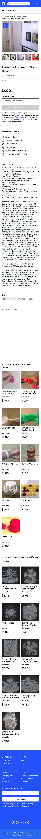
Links (23, 763)
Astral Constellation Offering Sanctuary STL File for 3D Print (10, 588)
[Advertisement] (20, 336)
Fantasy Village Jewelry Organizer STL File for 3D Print (29, 697)
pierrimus (9, 76)
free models (19, 117)
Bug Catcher (8, 428)
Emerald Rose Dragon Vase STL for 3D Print (10, 733)
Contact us (7, 763)
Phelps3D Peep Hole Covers (9, 393)
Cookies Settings (24, 835)
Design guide (7, 775)
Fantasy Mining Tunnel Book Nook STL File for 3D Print (10, 660)
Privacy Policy (27, 778)
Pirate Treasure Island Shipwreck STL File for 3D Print (10, 697)
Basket (5, 500)
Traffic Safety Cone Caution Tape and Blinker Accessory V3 (30, 393)
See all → (6, 368)
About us (6, 760)
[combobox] (20, 100)
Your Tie (25, 500)
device (6, 299)
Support (5, 781)
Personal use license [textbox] (13, 101)
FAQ (3, 778)
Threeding (3, 3)
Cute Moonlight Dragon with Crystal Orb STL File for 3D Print (29, 588)
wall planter (8, 623)
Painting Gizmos (10, 464)
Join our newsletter (12, 788)
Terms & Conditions (29, 775)
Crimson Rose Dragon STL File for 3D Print (29, 660)
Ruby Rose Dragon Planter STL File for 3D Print (29, 624)
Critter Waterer (29, 464)
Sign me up (20, 799)
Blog (23, 760)
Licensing (25, 781)
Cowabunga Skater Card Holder (27, 429)
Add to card (20, 107)
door (13, 299)
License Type (8, 96)
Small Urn (7, 537)
